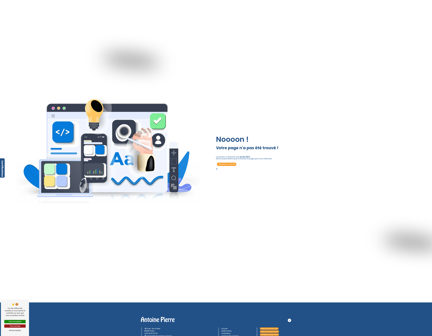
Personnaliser (15, 330)
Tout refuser (15, 326)
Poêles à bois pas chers (269, 329)
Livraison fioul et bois (206, 4)
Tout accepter (15, 321)
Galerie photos (240, 4)
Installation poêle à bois (269, 335)
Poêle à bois (182, 4)
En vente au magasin (224, 4)
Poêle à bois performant (269, 332)
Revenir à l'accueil (227, 164)
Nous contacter (254, 4)
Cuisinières (193, 4)
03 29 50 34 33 (152, 333)
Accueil (172, 4)
